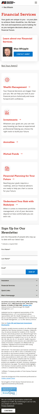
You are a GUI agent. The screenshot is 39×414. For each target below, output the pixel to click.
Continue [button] (8, 411)
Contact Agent (23, 54)
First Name (5, 249)
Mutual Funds (11, 154)
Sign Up (32, 272)
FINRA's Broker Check (8, 378)
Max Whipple (8, 7)
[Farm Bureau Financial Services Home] (11, 2)
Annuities (8, 142)
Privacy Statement (7, 406)
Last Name (5, 259)
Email (3, 268)
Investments (10, 119)
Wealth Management (15, 87)
